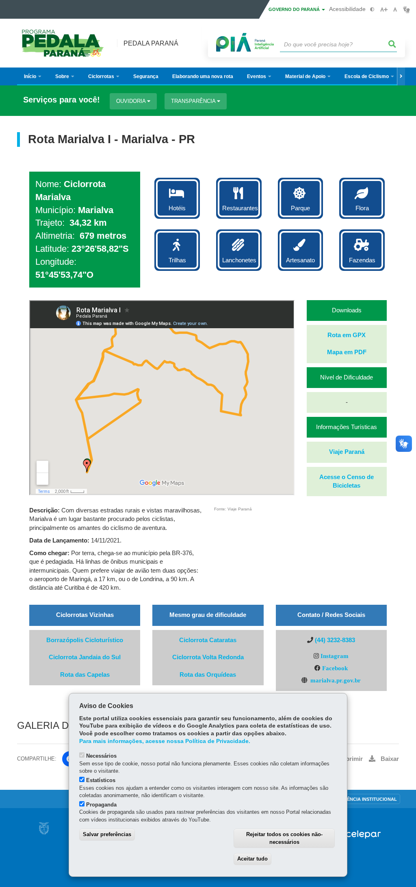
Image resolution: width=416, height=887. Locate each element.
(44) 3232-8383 (335, 640)
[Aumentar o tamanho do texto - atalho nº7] (383, 9)
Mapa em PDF (346, 352)
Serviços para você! (61, 100)
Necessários (101, 756)
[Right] (401, 76)
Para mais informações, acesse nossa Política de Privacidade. (164, 741)
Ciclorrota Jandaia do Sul (85, 657)
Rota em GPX (346, 335)
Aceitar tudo (252, 859)
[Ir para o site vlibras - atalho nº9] (406, 9)
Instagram (334, 656)
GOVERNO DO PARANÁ (295, 9)
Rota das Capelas (85, 674)
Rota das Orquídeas (208, 674)
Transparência (194, 101)
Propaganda (101, 805)
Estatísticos (100, 780)
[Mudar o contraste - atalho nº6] (372, 9)
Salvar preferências (107, 834)
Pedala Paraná (151, 43)
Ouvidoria (131, 101)
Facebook (335, 668)
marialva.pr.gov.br (335, 680)
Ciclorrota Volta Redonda (208, 657)
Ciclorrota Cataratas (207, 640)
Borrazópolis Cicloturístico (84, 640)
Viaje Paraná (346, 452)
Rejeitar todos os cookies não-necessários (284, 838)
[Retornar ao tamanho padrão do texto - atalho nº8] (395, 9)
